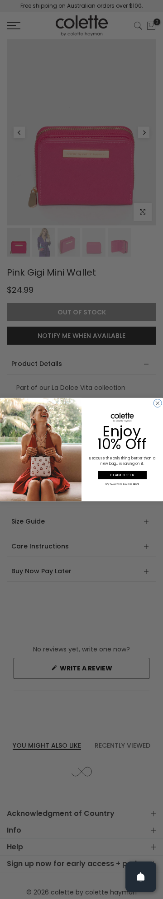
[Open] (140, 877)
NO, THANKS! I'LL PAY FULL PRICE (122, 484)
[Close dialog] (157, 403)
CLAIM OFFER (122, 475)
